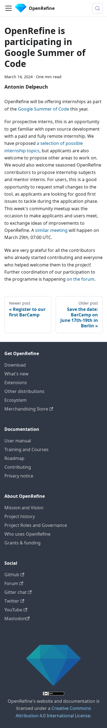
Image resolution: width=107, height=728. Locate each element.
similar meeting (51, 230)
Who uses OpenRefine (27, 534)
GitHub (11, 575)
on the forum (80, 279)
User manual (17, 441)
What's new (16, 374)
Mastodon (15, 618)
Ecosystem (15, 400)
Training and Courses (26, 449)
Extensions (15, 383)
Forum (11, 583)
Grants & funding (22, 543)
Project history (19, 516)
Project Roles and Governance (35, 525)
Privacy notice (18, 476)
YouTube (13, 610)
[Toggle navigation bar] (8, 8)
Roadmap (14, 458)
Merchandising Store (26, 409)
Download (15, 365)
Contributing (17, 467)
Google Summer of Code (43, 109)
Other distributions (24, 391)
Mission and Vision (23, 508)
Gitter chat (15, 592)
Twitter (11, 601)
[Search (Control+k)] (97, 8)
